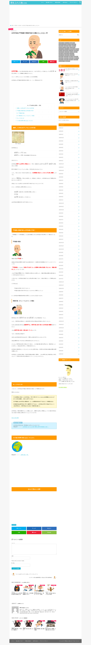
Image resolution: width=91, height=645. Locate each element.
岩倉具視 (76, 50)
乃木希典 (74, 44)
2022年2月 (61, 236)
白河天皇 (14, 524)
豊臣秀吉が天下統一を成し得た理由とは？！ (71, 74)
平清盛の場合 (21, 113)
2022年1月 (61, 239)
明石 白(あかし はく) (24, 607)
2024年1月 (61, 160)
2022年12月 (61, 203)
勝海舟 (74, 45)
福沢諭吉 (61, 58)
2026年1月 (61, 127)
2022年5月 (61, 226)
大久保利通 (72, 47)
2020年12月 (61, 281)
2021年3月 (61, 272)
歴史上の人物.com (18, 3)
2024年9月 (61, 140)
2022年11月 (61, 206)
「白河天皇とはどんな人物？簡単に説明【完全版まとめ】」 (35, 426)
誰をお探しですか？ (49, 2)
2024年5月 (61, 147)
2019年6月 (61, 340)
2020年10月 (61, 288)
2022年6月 (61, 222)
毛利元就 (72, 55)
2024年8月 (61, 144)
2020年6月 (61, 301)
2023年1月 (61, 199)
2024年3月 (61, 154)
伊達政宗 (66, 45)
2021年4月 (61, 268)
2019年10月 (61, 327)
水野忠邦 (61, 56)
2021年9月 (61, 252)
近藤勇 (71, 59)
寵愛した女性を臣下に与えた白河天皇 (25, 108)
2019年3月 (61, 350)
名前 (12, 555)
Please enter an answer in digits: (18, 560)
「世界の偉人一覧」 (24, 454)
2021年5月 (61, 265)
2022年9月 (61, 213)
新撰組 (61, 53)
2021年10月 (61, 249)
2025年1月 (61, 134)
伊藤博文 (61, 45)
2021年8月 (61, 255)
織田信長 (66, 58)
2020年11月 (61, 285)
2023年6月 (61, 183)
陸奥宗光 (68, 61)
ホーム (42, 2)
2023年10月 (61, 170)
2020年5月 (61, 304)
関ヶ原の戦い (62, 61)
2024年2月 (61, 157)
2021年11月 (61, 245)
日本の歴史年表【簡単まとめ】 (71, 70)
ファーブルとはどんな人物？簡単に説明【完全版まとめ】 (71, 100)
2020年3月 (61, 311)
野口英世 (76, 59)
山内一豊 (71, 50)
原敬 (60, 47)
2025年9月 (61, 131)
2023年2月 (61, 196)
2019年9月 (61, 331)
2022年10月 (61, 209)
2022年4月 (61, 229)
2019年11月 (61, 324)
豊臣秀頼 (66, 59)
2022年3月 (61, 232)
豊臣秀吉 (61, 59)
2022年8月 (61, 216)
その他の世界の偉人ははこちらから (24, 120)
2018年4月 (61, 354)
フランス (67, 42)
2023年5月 (61, 186)
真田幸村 (76, 56)
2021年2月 (61, 275)
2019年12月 (61, 321)
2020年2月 (61, 314)
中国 (69, 44)
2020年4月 (61, 308)
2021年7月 (61, 258)
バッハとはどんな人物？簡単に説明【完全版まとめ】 (71, 88)
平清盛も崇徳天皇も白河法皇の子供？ (25, 110)
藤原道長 (71, 58)
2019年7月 (61, 337)
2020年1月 (61, 317)
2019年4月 (61, 347)
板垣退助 (67, 55)
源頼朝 (71, 56)
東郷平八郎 (61, 55)
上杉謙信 (72, 42)
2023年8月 (61, 177)
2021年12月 (61, 242)
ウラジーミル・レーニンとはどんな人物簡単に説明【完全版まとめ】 (71, 94)
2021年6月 (61, 262)
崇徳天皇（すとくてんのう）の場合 (25, 115)
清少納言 (66, 56)
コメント (13, 543)
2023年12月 (61, 163)
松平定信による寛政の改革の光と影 (71, 81)
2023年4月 (61, 190)
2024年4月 (61, 150)
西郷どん (76, 58)
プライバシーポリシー (73, 2)
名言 (64, 47)
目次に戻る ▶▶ (15, 417)
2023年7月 (61, 180)
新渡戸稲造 (66, 53)
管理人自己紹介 (57, 2)
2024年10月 (61, 137)
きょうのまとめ (20, 118)
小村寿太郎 (65, 50)
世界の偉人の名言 (62, 44)
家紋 (60, 50)
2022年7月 (61, 219)
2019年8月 (61, 334)
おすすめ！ (61, 42)
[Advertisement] (45, 15)
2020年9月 (61, 291)
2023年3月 (61, 193)
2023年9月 (61, 173)
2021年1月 (61, 278)
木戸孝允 (72, 53)
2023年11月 (61, 167)
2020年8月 (61, 295)
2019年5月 (61, 344)
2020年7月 (61, 298)
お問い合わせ (65, 2)
